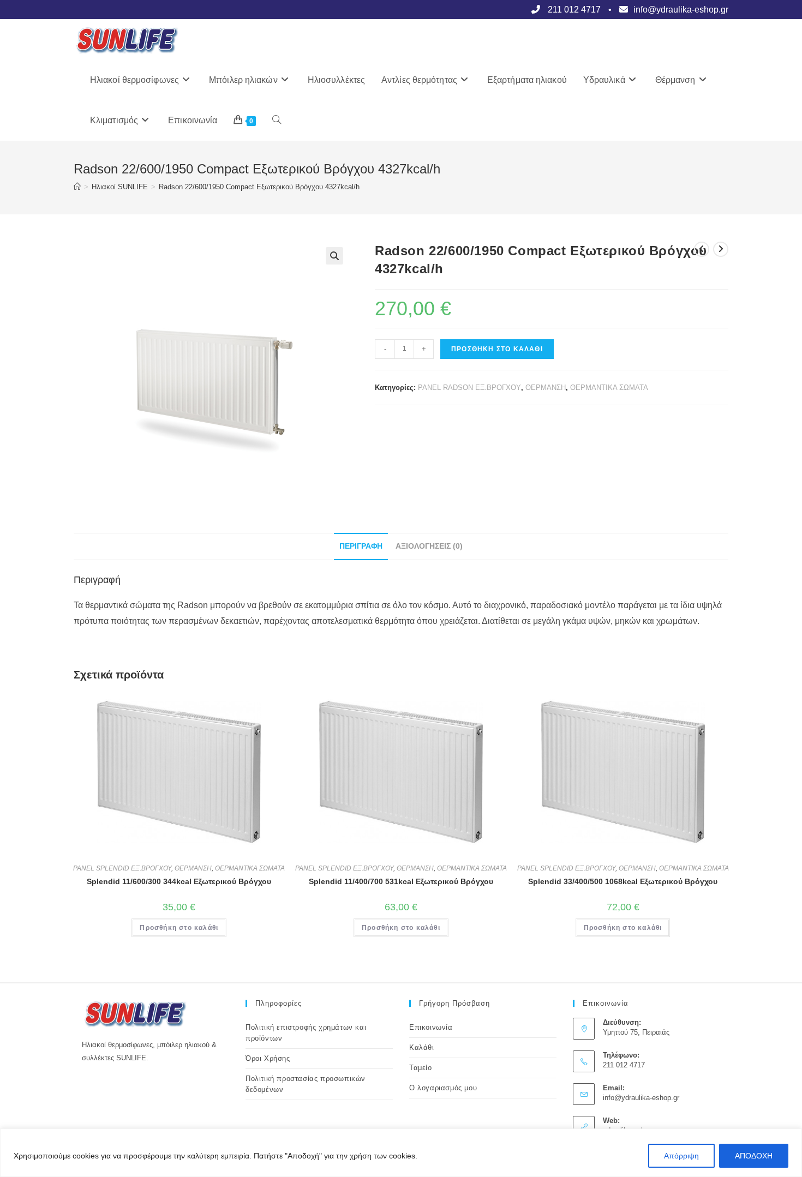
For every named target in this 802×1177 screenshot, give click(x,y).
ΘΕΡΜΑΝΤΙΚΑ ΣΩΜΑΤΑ (609, 387)
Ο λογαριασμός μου (443, 1088)
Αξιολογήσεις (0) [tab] (429, 546)
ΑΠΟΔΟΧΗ (754, 1155)
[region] (401, 1152)
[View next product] (720, 249)
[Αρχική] (77, 187)
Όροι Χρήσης (268, 1058)
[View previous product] (701, 249)
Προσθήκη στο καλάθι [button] (179, 928)
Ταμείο (420, 1068)
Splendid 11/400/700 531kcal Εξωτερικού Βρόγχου (401, 881)
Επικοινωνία (431, 1027)
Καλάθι (421, 1047)
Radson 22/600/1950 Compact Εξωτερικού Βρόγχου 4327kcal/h (259, 187)
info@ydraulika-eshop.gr (641, 1098)
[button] (334, 256)
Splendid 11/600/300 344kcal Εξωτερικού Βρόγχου (179, 881)
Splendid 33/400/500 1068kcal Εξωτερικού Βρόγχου (622, 881)
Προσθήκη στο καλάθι (497, 349)
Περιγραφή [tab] (360, 546)
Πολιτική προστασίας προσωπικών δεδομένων (306, 1084)
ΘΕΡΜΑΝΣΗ (545, 387)
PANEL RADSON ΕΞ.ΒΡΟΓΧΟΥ (469, 387)
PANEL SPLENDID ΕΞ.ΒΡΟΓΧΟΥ (122, 868)
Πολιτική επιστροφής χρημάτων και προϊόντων (306, 1032)
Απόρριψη (681, 1155)
